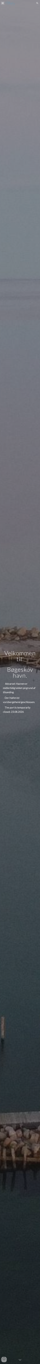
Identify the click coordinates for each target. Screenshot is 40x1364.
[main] (20, 682)
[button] (2, 3)
